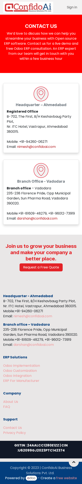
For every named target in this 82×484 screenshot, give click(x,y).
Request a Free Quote (41, 267)
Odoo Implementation (21, 365)
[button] (74, 462)
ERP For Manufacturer (21, 380)
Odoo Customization (20, 370)
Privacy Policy (14, 432)
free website (66, 478)
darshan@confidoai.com (37, 218)
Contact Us (12, 427)
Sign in (72, 7)
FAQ (6, 406)
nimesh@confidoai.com (36, 146)
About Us (10, 401)
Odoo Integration (17, 375)
